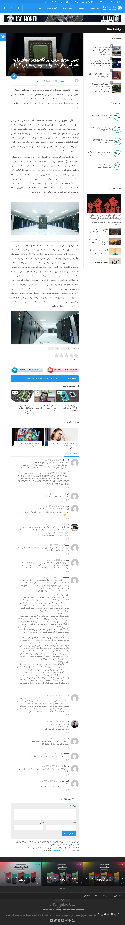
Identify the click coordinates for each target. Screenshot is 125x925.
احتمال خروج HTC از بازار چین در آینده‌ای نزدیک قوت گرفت (46, 408)
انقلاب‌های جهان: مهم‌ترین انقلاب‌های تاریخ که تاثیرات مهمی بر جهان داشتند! (105, 217)
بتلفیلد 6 (54, 1)
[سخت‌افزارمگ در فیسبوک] (59, 920)
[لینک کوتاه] (38, 81)
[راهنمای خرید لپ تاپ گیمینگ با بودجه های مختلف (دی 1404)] (20, 874)
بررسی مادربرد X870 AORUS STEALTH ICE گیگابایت (103, 141)
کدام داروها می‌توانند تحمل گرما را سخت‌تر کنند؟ (62, 444)
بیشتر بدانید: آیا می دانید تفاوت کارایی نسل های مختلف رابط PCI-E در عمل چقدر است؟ (24, 409)
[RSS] (73, 920)
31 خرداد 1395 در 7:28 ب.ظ (52, 766)
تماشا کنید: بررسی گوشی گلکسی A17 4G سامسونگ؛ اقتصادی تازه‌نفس (100, 153)
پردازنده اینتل (65, 348)
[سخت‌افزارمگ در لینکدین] (51, 920)
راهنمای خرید (68, 8)
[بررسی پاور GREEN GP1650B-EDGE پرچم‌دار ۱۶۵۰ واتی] (116, 75)
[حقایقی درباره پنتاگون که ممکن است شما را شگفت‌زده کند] (115, 231)
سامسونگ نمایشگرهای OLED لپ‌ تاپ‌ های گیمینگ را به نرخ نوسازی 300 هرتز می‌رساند (100, 63)
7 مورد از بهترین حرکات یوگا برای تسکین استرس (99, 251)
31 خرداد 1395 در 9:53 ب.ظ (51, 754)
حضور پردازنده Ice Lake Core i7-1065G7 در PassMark (69, 408)
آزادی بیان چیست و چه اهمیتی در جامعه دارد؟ (100, 261)
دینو (46, 1)
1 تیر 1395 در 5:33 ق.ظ (54, 721)
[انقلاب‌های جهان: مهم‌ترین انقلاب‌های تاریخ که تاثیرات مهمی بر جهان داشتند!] (104, 203)
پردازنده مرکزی (113, 29)
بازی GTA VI (115, 1)
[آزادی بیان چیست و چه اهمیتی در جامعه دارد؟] (115, 261)
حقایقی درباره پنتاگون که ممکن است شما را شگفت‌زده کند (98, 232)
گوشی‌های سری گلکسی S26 (83, 1)
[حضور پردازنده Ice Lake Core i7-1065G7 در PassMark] (67, 396)
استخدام (87, 895)
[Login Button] (4, 8)
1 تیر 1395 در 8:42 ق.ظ (55, 560)
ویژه (39, 8)
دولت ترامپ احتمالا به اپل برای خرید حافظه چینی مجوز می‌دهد (44, 379)
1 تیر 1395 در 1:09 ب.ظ (52, 506)
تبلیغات (96, 895)
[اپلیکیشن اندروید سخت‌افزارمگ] (69, 920)
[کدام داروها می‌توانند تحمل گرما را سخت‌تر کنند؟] (61, 437)
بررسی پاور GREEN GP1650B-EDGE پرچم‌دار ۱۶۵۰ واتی (99, 75)
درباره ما (105, 895)
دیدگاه (70, 453)
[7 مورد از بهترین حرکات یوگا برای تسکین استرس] (115, 251)
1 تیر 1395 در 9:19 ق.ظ (53, 545)
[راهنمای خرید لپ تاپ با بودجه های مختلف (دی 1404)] (62, 874)
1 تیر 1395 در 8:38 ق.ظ (52, 577)
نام (74, 822)
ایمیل (41, 822)
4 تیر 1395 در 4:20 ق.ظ (56, 494)
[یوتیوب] (63, 370)
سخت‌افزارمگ (116, 895)
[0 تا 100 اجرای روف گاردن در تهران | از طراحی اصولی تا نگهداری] (115, 241)
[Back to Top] (62, 900)
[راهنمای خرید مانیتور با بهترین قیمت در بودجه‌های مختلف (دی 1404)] (104, 874)
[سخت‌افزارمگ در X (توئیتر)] (55, 920)
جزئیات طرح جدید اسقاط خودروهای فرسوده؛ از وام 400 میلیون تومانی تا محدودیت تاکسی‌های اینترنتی (100, 51)
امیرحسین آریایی (63, 81)
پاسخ (67, 487)
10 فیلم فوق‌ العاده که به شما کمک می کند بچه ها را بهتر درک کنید (28, 444)
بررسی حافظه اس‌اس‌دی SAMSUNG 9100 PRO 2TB (100, 129)
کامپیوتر (51, 348)
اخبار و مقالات (95, 8)
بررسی (81, 8)
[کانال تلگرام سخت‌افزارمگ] (66, 920)
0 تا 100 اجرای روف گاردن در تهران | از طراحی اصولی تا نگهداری (98, 242)
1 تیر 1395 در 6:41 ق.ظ (50, 695)
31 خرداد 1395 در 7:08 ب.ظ (50, 781)
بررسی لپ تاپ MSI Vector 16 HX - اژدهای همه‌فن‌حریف (100, 166)
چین (57, 348)
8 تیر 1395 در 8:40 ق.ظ (53, 460)
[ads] (62, 18)
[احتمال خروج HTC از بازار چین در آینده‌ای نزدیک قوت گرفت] (45, 396)
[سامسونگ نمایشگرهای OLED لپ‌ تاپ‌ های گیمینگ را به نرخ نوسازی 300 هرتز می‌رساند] (116, 63)
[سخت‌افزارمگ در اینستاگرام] (62, 920)
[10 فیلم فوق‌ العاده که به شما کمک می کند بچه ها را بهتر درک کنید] (28, 437)
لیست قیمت (52, 8)
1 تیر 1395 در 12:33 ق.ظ (55, 739)
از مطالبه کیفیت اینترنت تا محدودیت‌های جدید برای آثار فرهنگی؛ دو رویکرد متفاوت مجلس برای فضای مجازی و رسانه (100, 89)
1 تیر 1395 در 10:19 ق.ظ (54, 525)
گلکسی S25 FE (101, 1)
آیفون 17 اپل (65, 1)
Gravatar (56, 850)
